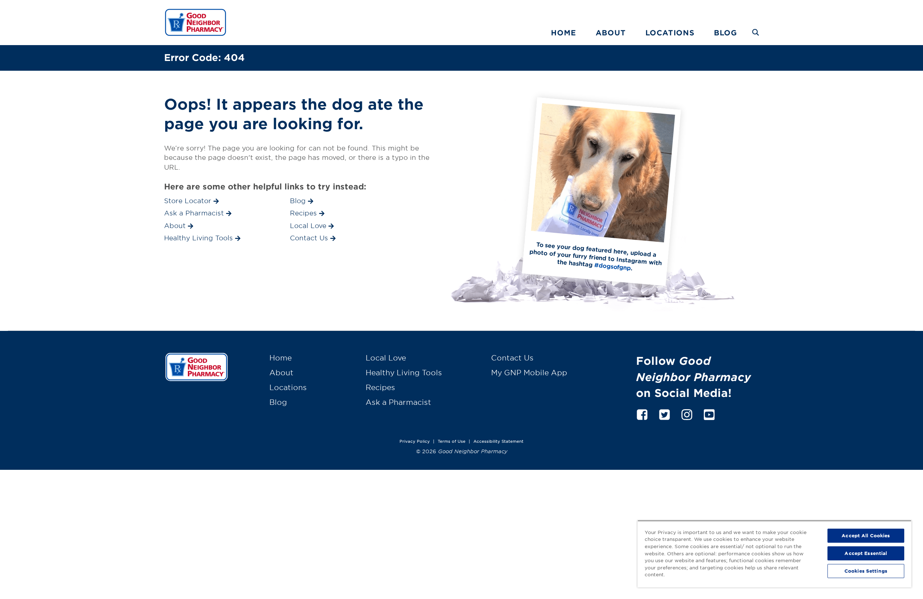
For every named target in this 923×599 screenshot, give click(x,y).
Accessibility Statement (498, 440)
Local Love (386, 357)
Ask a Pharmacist (398, 402)
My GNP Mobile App (529, 372)
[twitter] (664, 413)
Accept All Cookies (866, 535)
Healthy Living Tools (404, 372)
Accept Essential (865, 553)
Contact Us (512, 357)
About (611, 32)
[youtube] (709, 413)
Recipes (380, 387)
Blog (725, 32)
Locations (669, 32)
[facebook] (642, 413)
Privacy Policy (414, 440)
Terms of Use (451, 440)
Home (563, 32)
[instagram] (687, 413)
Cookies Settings (865, 571)
